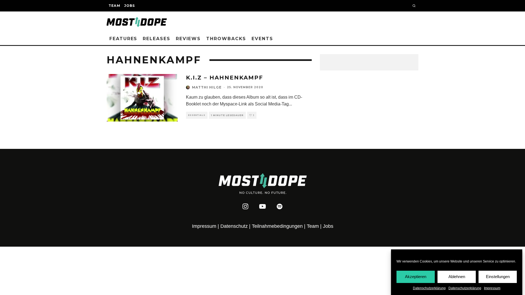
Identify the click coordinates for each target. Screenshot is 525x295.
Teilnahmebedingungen (277, 226)
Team (114, 6)
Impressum (492, 288)
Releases (156, 38)
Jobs (129, 6)
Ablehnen (456, 276)
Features (123, 38)
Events (262, 38)
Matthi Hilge (206, 87)
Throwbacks (226, 38)
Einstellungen (498, 276)
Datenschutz (234, 226)
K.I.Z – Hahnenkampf (224, 77)
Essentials (196, 115)
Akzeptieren (415, 276)
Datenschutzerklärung (429, 288)
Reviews (188, 38)
